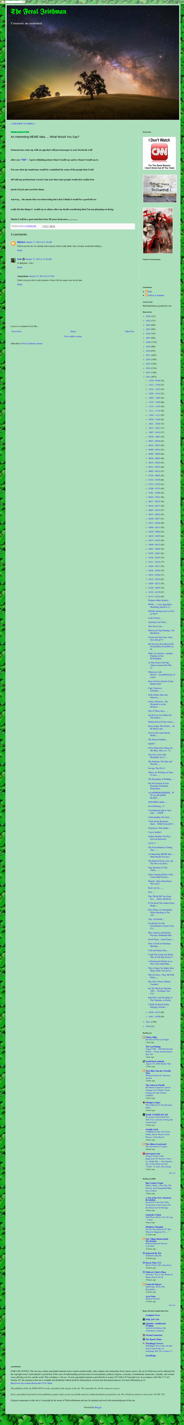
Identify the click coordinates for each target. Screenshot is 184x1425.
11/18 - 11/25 (155, 406)
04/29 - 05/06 (155, 531)
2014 (148, 368)
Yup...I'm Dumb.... (156, 919)
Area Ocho (151, 1296)
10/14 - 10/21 (155, 427)
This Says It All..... (156, 626)
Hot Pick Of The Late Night (157, 1039)
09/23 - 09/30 (155, 440)
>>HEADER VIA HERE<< (23, 123)
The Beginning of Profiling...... (161, 779)
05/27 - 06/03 (155, 514)
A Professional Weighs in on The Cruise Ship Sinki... (160, 962)
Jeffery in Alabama (156, 295)
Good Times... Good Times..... (161, 939)
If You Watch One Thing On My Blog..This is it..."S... (160, 749)
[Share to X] (48, 226)
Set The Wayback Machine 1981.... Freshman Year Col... (159, 991)
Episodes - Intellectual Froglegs (156, 1324)
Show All (172, 1173)
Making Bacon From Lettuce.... (161, 721)
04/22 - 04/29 (155, 535)
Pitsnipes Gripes (153, 1102)
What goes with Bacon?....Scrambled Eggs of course (161, 674)
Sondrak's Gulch (153, 1214)
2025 (148, 320)
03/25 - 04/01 (155, 553)
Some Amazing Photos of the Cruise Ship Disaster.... (160, 875)
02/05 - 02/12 (155, 583)
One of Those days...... (158, 710)
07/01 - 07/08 (155, 492)
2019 (148, 346)
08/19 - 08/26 (155, 462)
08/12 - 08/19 (155, 466)
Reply (19, 250)
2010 (148, 1026)
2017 (148, 355)
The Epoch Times (154, 1339)
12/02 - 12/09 (155, 397)
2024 (148, 324)
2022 (148, 333)
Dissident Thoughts (154, 1226)
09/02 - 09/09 (155, 453)
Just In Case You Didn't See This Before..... (160, 716)
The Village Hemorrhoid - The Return (157, 1240)
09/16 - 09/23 (155, 445)
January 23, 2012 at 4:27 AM (41, 276)
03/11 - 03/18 (155, 561)
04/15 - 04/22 (155, 540)
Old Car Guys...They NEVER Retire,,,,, (161, 976)
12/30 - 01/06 (155, 380)
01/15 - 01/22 (155, 596)
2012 (148, 376)
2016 (148, 359)
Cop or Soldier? (155, 832)
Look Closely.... (155, 617)
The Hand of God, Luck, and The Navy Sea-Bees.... (160, 862)
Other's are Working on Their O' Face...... (160, 773)
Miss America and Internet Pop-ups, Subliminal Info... (160, 934)
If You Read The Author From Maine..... (161, 904)
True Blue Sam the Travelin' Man (158, 1071)
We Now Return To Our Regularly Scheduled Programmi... (158, 786)
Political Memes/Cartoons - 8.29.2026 (157, 1244)
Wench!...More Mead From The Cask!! (159, 882)
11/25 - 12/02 (155, 402)
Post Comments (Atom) (32, 343)
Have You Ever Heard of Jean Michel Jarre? (160, 682)
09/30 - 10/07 (155, 436)
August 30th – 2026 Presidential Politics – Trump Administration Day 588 (159, 1051)
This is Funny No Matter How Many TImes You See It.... (161, 969)
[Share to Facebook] (51, 226)
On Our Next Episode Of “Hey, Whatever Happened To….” (159, 1230)
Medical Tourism (153, 1298)
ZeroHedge (151, 1355)
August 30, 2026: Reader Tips (158, 1063)
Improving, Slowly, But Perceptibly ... (155, 1288)
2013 (148, 372)
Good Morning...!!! (156, 806)
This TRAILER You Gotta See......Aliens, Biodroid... (160, 897)
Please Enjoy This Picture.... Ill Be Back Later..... (161, 727)
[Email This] (43, 226)
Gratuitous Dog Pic (154, 1255)
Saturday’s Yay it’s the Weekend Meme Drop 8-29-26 (159, 1275)
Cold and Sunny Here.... (158, 950)
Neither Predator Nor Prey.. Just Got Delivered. (159, 837)
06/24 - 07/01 (155, 497)
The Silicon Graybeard (156, 1144)
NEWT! (151, 743)
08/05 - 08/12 (155, 471)
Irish (19, 259)
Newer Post (16, 331)
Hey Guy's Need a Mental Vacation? (159, 982)
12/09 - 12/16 (155, 393)
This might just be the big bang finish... (159, 1106)
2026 (148, 316)
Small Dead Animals (155, 1061)
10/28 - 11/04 (155, 419)
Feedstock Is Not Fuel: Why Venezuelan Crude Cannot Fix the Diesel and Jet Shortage (158, 1205)
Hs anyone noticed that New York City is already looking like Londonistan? (159, 1120)
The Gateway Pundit (155, 1085)
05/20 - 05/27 (155, 518)
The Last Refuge (153, 1046)
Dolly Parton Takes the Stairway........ (158, 696)
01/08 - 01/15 (155, 1012)
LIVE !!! (152, 843)
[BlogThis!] (46, 226)
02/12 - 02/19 (155, 579)
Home (73, 331)
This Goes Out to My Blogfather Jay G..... (157, 756)
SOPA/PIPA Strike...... (158, 802)
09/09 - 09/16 (155, 449)
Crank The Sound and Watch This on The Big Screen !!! (160, 955)
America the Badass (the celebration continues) (156, 1329)
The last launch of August (156, 1146)
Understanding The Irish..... (160, 817)
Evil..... (151, 892)
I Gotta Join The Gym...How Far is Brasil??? (160, 638)
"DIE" (23, 159)
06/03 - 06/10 (155, 510)
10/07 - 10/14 (155, 432)
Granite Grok (152, 1129)
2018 (148, 350)
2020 (148, 342)
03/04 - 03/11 (155, 566)
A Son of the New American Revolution (158, 1198)
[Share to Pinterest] (54, 226)
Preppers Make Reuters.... (159, 600)
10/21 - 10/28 (155, 423)
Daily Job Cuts (152, 1319)
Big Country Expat (154, 1182)
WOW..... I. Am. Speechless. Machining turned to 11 (160, 605)
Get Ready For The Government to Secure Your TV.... (161, 926)
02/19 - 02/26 (155, 574)
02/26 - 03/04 (155, 570)
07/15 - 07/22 (155, 484)
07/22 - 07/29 (155, 479)
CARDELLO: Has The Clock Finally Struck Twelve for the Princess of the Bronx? (158, 1134)
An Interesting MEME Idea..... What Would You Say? (161, 855)
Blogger (98, 1407)
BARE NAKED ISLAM (157, 1114)
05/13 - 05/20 (155, 522)
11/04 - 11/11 (155, 415)
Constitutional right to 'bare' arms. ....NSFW (160, 811)
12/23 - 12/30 (155, 384)
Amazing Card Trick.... (158, 622)
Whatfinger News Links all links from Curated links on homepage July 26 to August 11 (159, 1348)
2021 (148, 337)
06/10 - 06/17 (155, 505)
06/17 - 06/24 (155, 501)
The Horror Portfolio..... (158, 739)
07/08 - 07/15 (155, 488)
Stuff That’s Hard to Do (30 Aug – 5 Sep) (159, 1218)
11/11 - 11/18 (155, 410)
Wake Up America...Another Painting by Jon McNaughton (160, 656)
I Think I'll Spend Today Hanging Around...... (158, 1005)
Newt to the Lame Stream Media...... (159, 734)
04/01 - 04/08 (155, 548)
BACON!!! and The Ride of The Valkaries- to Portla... (160, 998)
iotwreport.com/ (153, 1153)
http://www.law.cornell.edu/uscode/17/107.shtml (31, 1383)
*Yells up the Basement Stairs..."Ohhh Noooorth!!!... (161, 822)
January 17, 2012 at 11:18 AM (39, 242)
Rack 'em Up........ (156, 887)
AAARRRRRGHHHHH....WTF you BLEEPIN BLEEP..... (161, 795)
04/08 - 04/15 (155, 544)
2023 (148, 329)
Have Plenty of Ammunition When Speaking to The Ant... (160, 912)
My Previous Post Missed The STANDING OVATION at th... (161, 646)
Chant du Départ (153, 1284)
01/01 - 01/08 (155, 1016)
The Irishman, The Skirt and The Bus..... (160, 762)
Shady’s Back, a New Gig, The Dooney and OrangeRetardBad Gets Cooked (159, 1188)
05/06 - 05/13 (155, 527)
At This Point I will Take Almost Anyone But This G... (160, 665)
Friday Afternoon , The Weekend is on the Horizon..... (158, 704)
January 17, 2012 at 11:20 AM (38, 259)
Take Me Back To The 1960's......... (157, 868)
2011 (148, 1021)
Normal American (154, 1335)
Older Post (129, 331)
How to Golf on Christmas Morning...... (159, 944)
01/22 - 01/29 (155, 592)
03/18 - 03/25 (155, 557)
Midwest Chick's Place (156, 1272)
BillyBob (21, 241)
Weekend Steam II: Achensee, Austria (158, 1076)
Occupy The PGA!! (156, 768)
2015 (148, 363)
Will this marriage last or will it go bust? (161, 612)
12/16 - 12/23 (155, 389)
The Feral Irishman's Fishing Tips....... (160, 848)
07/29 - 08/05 (155, 475)
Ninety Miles (151, 1037)
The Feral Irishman (38, 11)
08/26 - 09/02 (155, 458)
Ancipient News (153, 1315)
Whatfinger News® (154, 1343)
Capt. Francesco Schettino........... (156, 689)
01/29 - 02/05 (155, 587)
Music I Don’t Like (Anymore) (158, 1265)
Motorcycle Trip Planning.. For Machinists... (161, 631)
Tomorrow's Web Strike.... (159, 828)
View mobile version (73, 336)
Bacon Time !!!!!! (153, 1262)
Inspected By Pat (153, 1253)
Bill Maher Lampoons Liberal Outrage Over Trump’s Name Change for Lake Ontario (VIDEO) (158, 1091)
